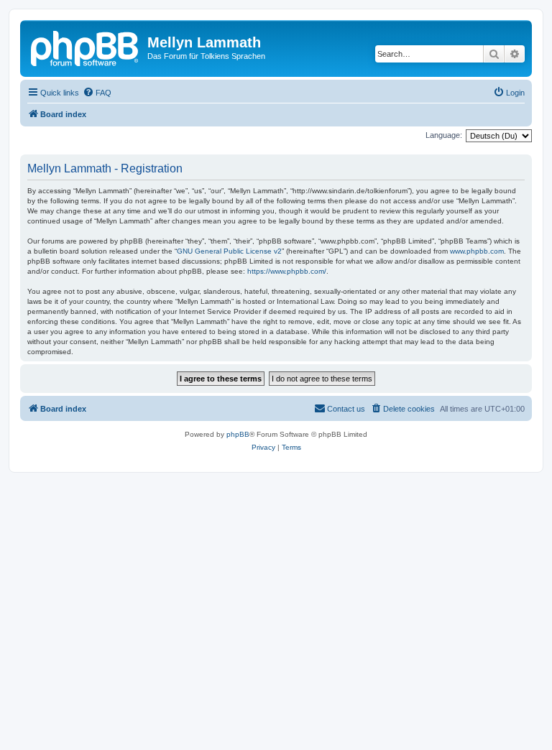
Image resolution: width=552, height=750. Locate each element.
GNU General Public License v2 (229, 251)
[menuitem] (97, 92)
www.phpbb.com (477, 251)
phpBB (237, 434)
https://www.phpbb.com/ (286, 271)
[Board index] (85, 47)
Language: (444, 135)
